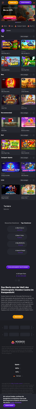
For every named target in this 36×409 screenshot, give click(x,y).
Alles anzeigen (24, 36)
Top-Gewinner (26, 223)
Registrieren (25, 2)
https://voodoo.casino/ (17, 383)
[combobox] (20, 30)
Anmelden (13, 2)
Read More (18, 316)
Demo (10, 48)
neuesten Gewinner (12, 223)
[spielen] (10, 44)
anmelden (10, 17)
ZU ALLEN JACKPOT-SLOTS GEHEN (18, 267)
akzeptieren (9, 405)
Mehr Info (6, 209)
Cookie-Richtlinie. (16, 402)
